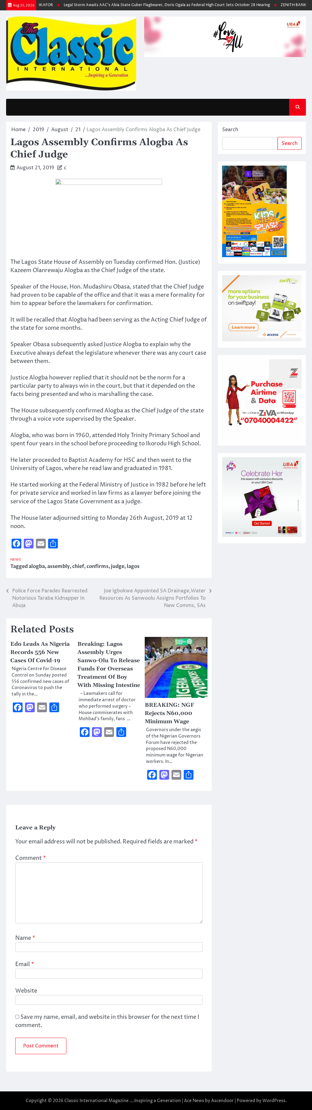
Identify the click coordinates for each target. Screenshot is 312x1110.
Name (25, 938)
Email (24, 964)
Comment (30, 858)
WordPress (273, 1101)
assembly (58, 566)
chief (78, 566)
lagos (133, 566)
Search (230, 129)
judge (117, 566)
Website (26, 991)
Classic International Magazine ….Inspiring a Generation (122, 1101)
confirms (97, 566)
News (15, 559)
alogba (37, 566)
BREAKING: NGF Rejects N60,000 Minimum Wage (169, 713)
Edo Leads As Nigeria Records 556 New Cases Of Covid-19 (40, 652)
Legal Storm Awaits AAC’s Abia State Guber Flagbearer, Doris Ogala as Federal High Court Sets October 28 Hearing (157, 5)
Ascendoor (222, 1101)
